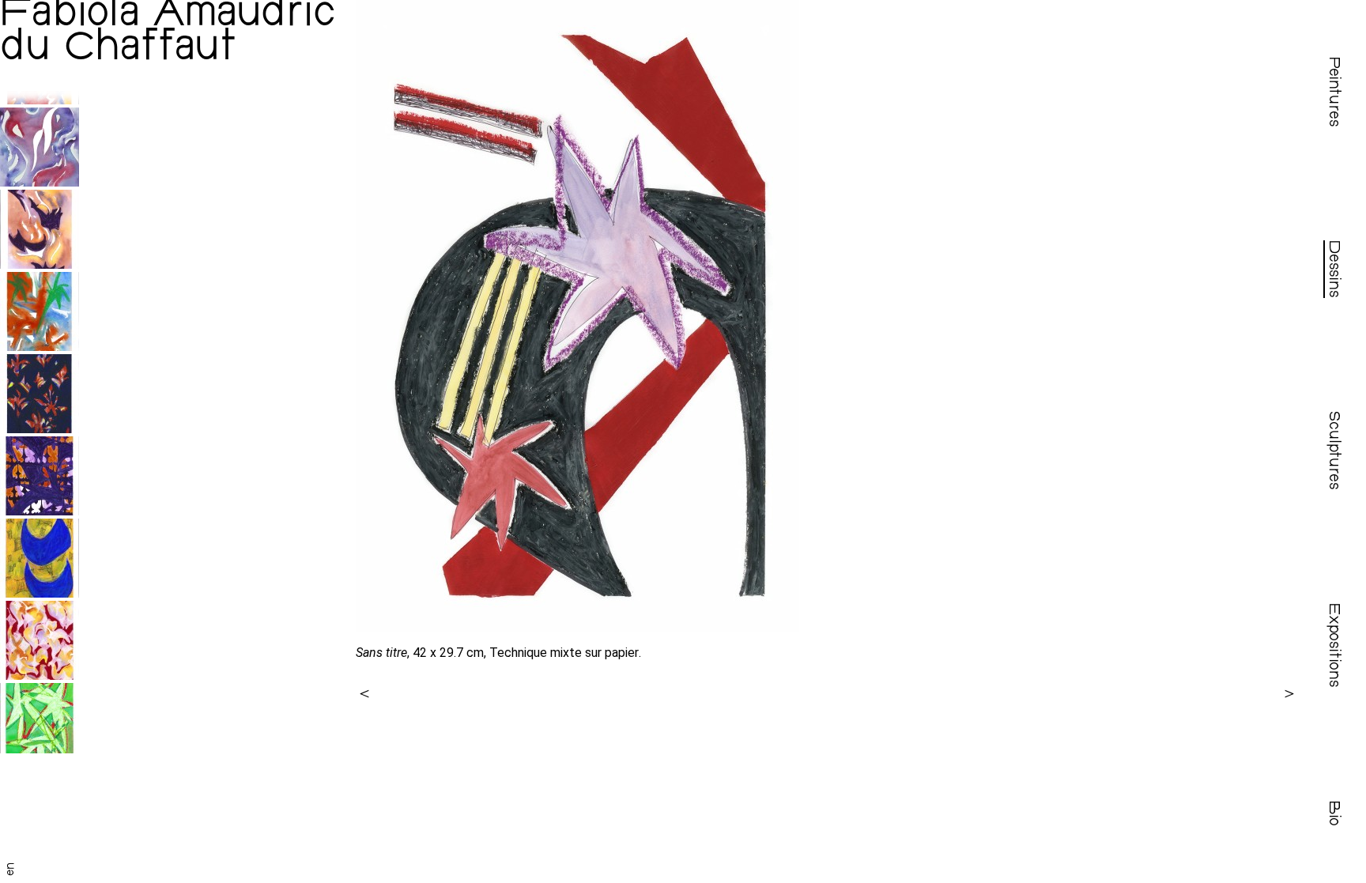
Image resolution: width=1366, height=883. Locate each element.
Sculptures (1332, 450)
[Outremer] (39, 593)
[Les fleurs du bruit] (39, 675)
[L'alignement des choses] (39, 100)
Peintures (1332, 92)
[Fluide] (39, 182)
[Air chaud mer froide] (39, 346)
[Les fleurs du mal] (39, 264)
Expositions (1332, 645)
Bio (1332, 813)
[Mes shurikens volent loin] (39, 428)
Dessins (1332, 269)
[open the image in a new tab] (827, 316)
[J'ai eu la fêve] (39, 511)
